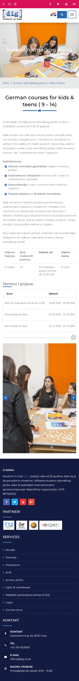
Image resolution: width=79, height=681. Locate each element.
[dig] (27, 476)
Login (9, 602)
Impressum (13, 565)
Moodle (10, 550)
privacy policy (14, 580)
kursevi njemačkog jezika (29, 83)
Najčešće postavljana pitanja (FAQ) (28, 595)
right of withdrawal (18, 587)
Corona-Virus (14, 610)
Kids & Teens (57, 83)
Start (6, 83)
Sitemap (11, 557)
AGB (8, 572)
